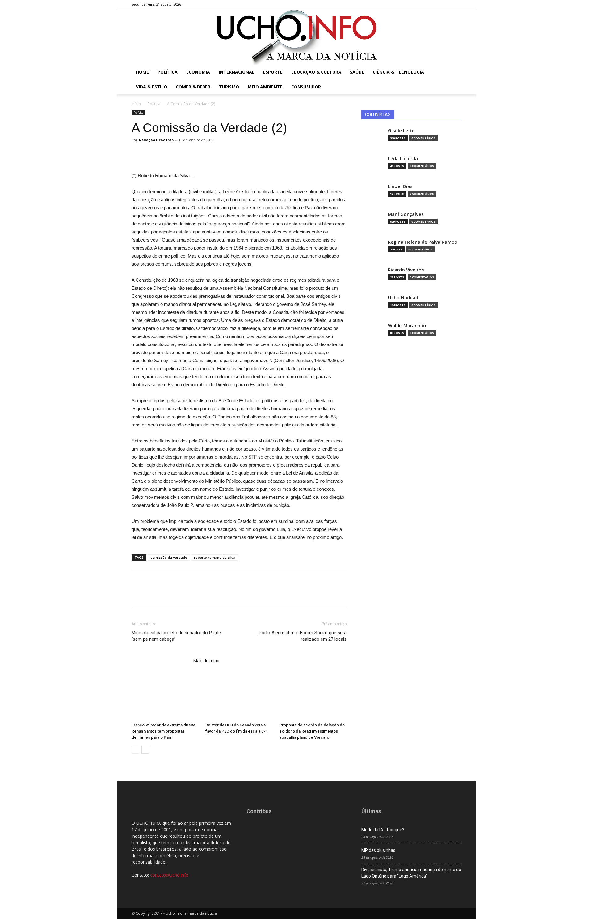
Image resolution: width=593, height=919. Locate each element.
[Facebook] (426, 4)
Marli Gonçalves (406, 214)
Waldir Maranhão (407, 325)
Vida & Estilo (151, 87)
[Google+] (436, 4)
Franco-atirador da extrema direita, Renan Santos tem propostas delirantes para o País (164, 731)
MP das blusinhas (378, 850)
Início (136, 103)
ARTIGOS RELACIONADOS (160, 660)
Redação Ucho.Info (156, 140)
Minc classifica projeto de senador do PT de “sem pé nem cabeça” (176, 636)
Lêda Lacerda (403, 158)
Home (142, 72)
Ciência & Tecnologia (398, 72)
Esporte (273, 72)
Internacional (236, 72)
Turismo (229, 87)
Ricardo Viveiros (406, 270)
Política (168, 72)
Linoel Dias (400, 186)
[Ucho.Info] (296, 37)
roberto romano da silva (214, 557)
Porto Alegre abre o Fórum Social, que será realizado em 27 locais (303, 636)
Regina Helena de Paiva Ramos (422, 242)
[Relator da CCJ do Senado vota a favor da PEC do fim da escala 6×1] (239, 696)
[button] (454, 72)
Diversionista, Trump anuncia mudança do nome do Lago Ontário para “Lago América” (411, 872)
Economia (198, 72)
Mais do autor (206, 660)
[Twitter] (446, 4)
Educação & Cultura (316, 72)
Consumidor (306, 87)
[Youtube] (456, 4)
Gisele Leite (401, 131)
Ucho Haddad (403, 298)
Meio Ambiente (265, 87)
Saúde (357, 72)
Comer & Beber (193, 87)
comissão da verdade (168, 557)
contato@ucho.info (169, 875)
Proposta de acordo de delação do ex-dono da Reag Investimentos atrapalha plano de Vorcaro (312, 731)
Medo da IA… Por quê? (382, 829)
